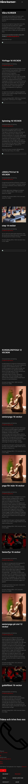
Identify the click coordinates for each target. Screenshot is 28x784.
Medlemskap (5, 774)
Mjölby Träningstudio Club (8, 2)
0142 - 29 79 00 (3, 752)
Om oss (4, 778)
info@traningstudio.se (5, 759)
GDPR (1, 763)
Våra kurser (17, 774)
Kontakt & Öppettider (18, 778)
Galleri (17, 782)
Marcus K (24, 766)
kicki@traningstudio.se (13, 36)
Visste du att (6, 782)
